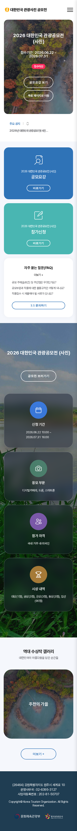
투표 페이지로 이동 (38, 95)
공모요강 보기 (38, 82)
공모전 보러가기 (38, 375)
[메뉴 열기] (70, 10)
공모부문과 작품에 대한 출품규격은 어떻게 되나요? (38, 288)
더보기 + (38, 275)
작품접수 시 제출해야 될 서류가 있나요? (32, 293)
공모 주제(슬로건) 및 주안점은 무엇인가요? (34, 282)
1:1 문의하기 (39, 305)
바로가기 (38, 188)
